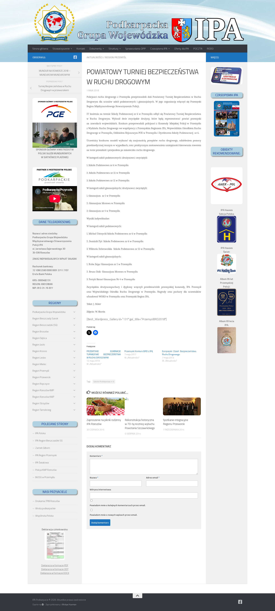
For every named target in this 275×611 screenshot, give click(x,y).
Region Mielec (39, 364)
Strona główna (40, 48)
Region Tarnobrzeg (41, 410)
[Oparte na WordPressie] (43, 605)
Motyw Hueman (69, 604)
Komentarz (96, 456)
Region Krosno (39, 351)
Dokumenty (95, 48)
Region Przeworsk (41, 377)
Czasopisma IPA (158, 48)
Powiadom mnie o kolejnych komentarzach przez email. (117, 505)
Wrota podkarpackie (45, 508)
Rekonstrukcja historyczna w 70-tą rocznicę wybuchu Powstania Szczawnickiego (140, 424)
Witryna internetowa (100, 489)
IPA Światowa (42, 462)
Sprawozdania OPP (135, 48)
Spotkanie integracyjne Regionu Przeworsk (175, 422)
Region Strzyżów (40, 403)
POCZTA (197, 48)
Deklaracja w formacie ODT (54, 569)
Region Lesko (39, 357)
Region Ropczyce (40, 384)
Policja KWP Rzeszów (45, 470)
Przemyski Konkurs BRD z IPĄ (138, 351)
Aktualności (95, 57)
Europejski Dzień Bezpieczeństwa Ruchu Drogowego (179, 352)
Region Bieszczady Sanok (45, 318)
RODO (210, 48)
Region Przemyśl (115, 57)
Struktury (113, 48)
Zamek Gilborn (42, 448)
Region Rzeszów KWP (43, 397)
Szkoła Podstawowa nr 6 (104, 381)
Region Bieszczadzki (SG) (44, 325)
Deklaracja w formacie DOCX (54, 573)
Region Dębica (39, 338)
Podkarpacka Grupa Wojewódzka (48, 312)
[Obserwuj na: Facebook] (75, 57)
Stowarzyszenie (61, 48)
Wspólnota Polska (44, 516)
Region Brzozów (40, 331)
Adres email (152, 477)
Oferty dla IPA (181, 48)
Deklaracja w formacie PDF (54, 565)
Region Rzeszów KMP (43, 390)
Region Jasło (38, 344)
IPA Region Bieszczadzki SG (49, 440)
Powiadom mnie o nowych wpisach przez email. (113, 514)
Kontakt (81, 48)
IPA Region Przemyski (46, 455)
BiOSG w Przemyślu (45, 477)
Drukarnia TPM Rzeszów (47, 501)
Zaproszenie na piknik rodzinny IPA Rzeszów (104, 422)
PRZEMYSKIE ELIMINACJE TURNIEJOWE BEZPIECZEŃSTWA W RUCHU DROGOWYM (104, 354)
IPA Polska (40, 433)
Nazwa (94, 477)
